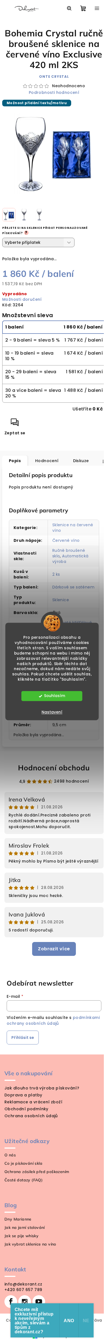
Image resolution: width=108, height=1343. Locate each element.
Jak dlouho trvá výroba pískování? (41, 1088)
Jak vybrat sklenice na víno (30, 1244)
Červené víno (66, 540)
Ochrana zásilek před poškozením (36, 1172)
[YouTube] (38, 1301)
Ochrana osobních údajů (31, 1116)
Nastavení (52, 712)
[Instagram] (24, 1301)
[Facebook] (10, 1301)
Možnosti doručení (22, 299)
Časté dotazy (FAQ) (23, 1180)
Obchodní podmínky (26, 1109)
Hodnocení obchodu (54, 767)
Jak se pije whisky (21, 1236)
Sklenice (60, 600)
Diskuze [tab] (81, 460)
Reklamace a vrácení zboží (33, 1102)
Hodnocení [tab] (47, 460)
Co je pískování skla (23, 1163)
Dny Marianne (18, 1219)
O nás (10, 1155)
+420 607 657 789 (23, 1289)
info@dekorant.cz (23, 1284)
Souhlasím (54, 696)
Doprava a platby (23, 1095)
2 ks (56, 574)
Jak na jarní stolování (24, 1227)
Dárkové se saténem (73, 587)
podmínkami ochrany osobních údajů (53, 1020)
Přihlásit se (22, 1037)
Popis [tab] (15, 460)
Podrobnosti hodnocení (54, 92)
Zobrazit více (54, 949)
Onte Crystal (54, 76)
